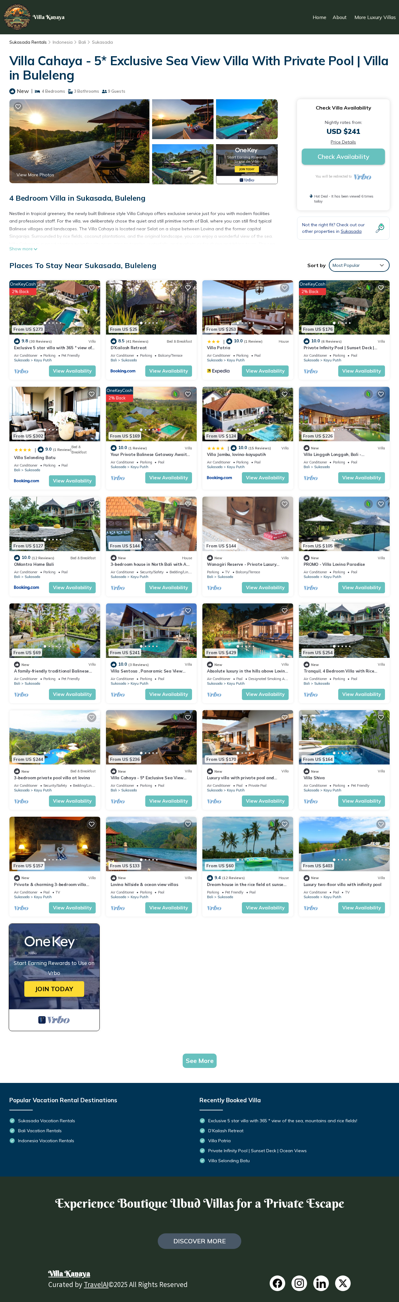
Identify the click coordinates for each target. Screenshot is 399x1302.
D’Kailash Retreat (129, 347)
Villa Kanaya (69, 1273)
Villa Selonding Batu (34, 457)
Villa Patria (218, 347)
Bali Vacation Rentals (40, 1130)
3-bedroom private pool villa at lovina (52, 777)
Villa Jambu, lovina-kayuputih (236, 454)
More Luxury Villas (375, 17)
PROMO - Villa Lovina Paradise (334, 564)
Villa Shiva (314, 777)
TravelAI (96, 1285)
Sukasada (102, 42)
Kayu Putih (43, 360)
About (340, 17)
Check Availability (343, 156)
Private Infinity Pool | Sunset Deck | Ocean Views (257, 1150)
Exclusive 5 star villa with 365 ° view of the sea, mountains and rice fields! (282, 1120)
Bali (82, 42)
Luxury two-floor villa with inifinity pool (343, 884)
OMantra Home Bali (34, 564)
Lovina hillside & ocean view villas (144, 884)
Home (319, 17)
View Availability (72, 371)
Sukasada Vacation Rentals (46, 1120)
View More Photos (35, 175)
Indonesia (63, 42)
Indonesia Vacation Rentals (46, 1140)
